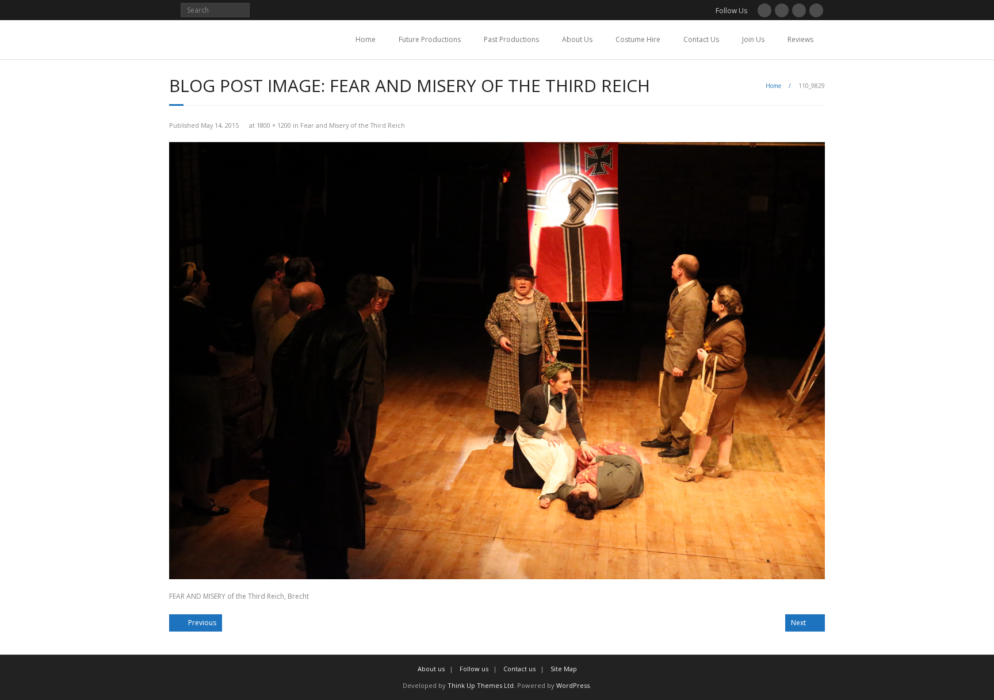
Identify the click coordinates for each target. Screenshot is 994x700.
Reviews (800, 39)
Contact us (519, 668)
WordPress (573, 685)
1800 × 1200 (274, 125)
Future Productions (430, 39)
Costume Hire (637, 39)
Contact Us (701, 39)
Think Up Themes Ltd (481, 685)
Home (365, 39)
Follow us (474, 668)
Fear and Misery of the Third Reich (352, 125)
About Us (577, 39)
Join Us (753, 39)
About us (431, 668)
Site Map (563, 668)
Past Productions (511, 39)
